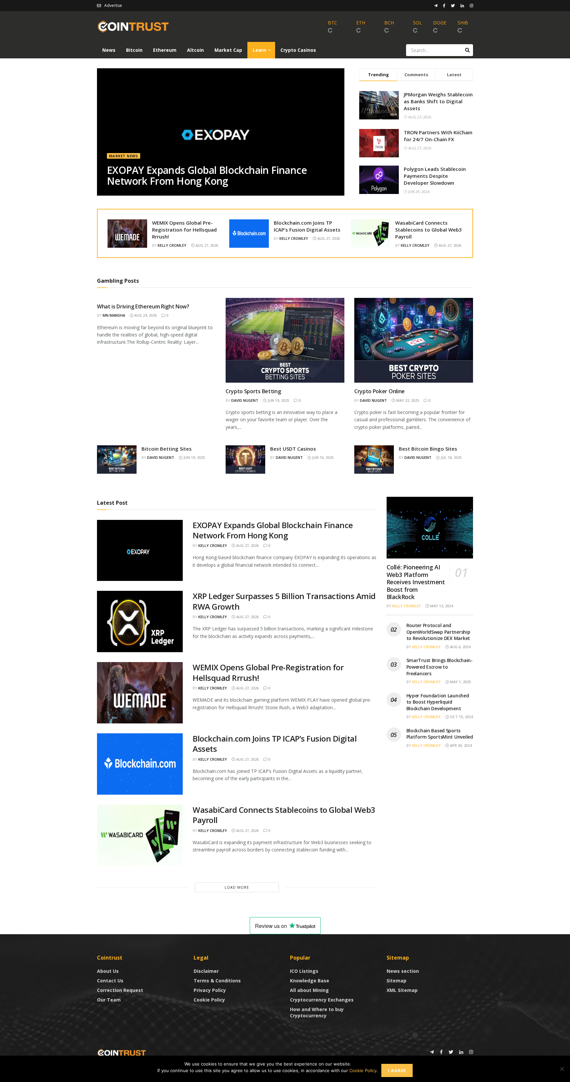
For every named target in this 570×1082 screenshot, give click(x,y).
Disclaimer (206, 971)
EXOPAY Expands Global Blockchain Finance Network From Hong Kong (207, 175)
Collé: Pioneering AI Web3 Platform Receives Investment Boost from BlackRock (416, 582)
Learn (259, 50)
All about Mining (309, 990)
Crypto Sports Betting (253, 391)
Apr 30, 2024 (460, 745)
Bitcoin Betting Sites (167, 448)
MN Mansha (114, 315)
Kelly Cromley (172, 245)
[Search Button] (467, 50)
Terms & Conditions (217, 980)
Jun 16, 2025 (322, 457)
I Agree (397, 1070)
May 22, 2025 (407, 400)
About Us (108, 971)
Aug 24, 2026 (145, 315)
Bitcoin (134, 50)
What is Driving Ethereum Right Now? (143, 306)
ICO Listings (304, 971)
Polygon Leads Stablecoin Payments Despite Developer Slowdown (435, 176)
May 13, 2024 (441, 605)
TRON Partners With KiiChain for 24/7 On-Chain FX (438, 136)
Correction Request (120, 990)
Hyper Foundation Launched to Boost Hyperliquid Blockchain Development (437, 702)
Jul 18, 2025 (450, 457)
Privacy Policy (210, 990)
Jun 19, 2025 (278, 400)
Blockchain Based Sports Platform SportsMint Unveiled (439, 733)
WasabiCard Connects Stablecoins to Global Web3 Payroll (428, 229)
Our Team (109, 1000)
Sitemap (396, 980)
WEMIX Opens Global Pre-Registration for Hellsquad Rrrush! (184, 229)
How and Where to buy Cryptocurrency (317, 1012)
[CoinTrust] (121, 1052)
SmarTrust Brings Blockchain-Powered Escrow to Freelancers (439, 666)
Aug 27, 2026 (206, 245)
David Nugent (244, 400)
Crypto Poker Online (379, 391)
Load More (237, 887)
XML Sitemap (402, 990)
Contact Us (110, 980)
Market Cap (228, 50)
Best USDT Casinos (293, 448)
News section (403, 971)
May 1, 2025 (460, 681)
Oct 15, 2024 (461, 716)
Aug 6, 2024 (459, 646)
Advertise (113, 5)
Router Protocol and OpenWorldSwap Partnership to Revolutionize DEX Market (438, 631)
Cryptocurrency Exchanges (322, 1000)
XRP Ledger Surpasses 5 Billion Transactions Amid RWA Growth (284, 601)
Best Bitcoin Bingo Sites (428, 448)
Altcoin (195, 50)
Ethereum (164, 50)
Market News (123, 155)
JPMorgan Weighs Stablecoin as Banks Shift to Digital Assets (438, 101)
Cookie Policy (209, 1000)
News (108, 50)
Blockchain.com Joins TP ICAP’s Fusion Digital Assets (307, 226)
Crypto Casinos (298, 50)
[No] (561, 1069)
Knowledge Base (309, 980)
